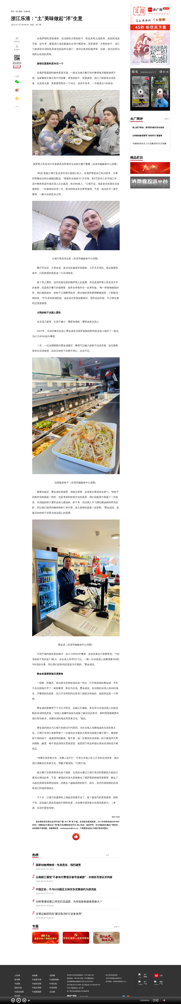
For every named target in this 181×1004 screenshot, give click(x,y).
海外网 (17, 996)
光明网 (52, 975)
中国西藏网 (36, 991)
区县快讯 (27, 11)
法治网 (52, 991)
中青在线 (53, 983)
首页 (12, 11)
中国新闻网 (54, 979)
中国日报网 (19, 991)
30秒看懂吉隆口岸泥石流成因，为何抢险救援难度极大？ (69, 901)
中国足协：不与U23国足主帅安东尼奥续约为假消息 (66, 889)
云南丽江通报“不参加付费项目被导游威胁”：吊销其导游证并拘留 (74, 877)
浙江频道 (19, 11)
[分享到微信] (17, 82)
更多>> (117, 926)
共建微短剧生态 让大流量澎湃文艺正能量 (149, 143)
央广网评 (136, 118)
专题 (35, 926)
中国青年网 (36, 979)
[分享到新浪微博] (17, 90)
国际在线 (18, 987)
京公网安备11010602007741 (91, 985)
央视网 (34, 975)
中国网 (17, 983)
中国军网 (53, 987)
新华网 (17, 979)
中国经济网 (36, 983)
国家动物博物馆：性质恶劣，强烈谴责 (58, 865)
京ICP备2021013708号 (74, 985)
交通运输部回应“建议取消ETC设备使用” (59, 913)
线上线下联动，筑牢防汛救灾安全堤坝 (148, 127)
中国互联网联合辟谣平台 (114, 978)
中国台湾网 (36, 987)
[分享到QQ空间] (17, 98)
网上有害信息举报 (111, 975)
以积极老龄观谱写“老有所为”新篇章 (147, 135)
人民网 (17, 975)
